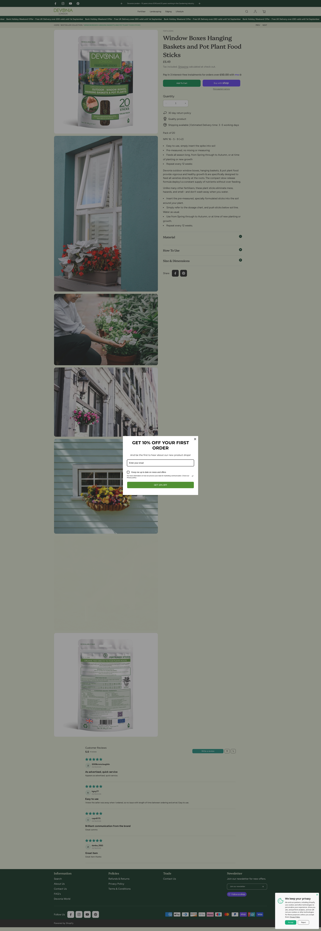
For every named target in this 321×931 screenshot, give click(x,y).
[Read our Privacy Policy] (192, 476)
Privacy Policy (295, 917)
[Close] (317, 894)
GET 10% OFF (160, 485)
